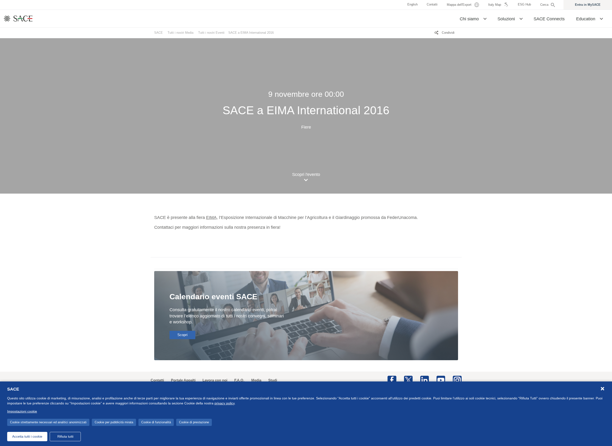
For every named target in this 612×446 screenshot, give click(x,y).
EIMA (211, 217)
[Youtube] (441, 379)
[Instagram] (457, 379)
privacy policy (224, 403)
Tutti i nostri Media (180, 32)
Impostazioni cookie (22, 411)
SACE (158, 32)
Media (256, 380)
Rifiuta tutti (65, 436)
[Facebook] (392, 379)
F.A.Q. (239, 380)
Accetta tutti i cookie (27, 436)
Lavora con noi (214, 380)
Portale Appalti (183, 380)
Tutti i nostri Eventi (211, 32)
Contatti (157, 380)
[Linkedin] (424, 379)
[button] (485, 18)
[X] (408, 379)
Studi (272, 380)
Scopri (182, 335)
